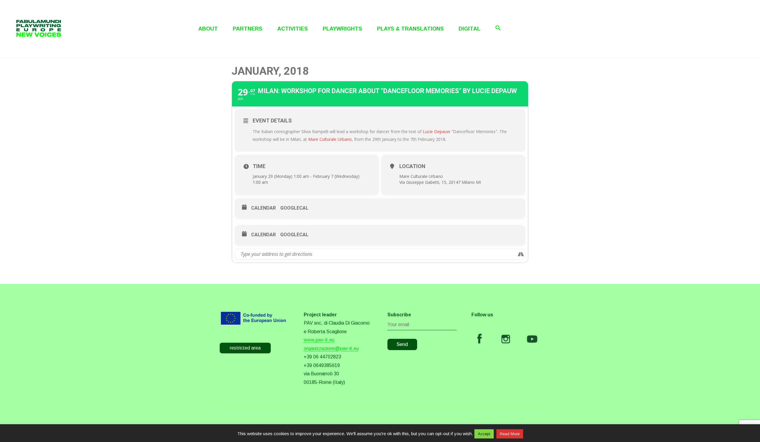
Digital (469, 29)
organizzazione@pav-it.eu (331, 348)
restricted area (245, 347)
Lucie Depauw (436, 131)
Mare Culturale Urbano (330, 139)
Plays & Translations (410, 29)
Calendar (263, 208)
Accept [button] (484, 434)
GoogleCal (294, 208)
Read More (510, 434)
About (208, 29)
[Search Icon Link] (498, 27)
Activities (292, 29)
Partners (247, 29)
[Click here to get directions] (520, 254)
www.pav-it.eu (319, 339)
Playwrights (342, 29)
